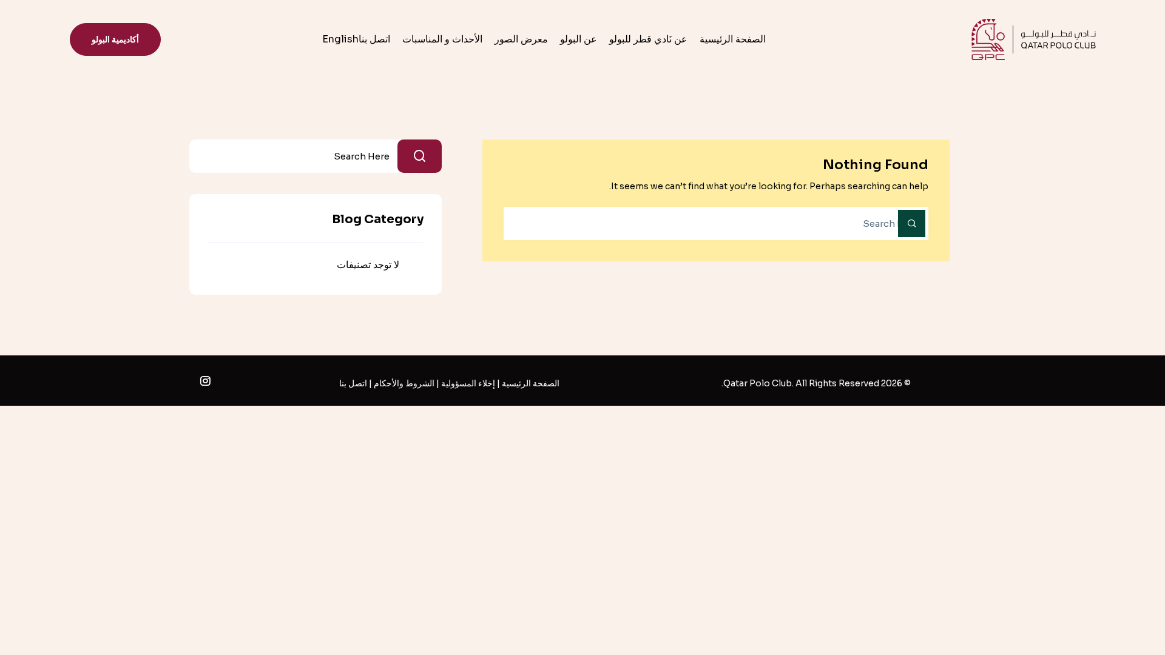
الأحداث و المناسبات (442, 39)
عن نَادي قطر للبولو (648, 39)
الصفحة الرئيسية (733, 39)
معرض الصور (521, 39)
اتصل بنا (374, 39)
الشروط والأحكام (404, 383)
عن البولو (578, 39)
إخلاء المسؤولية (468, 383)
